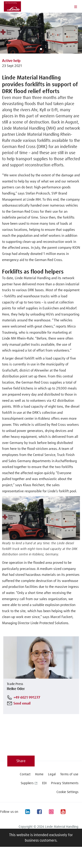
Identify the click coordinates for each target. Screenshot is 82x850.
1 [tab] (41, 49)
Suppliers (27, 783)
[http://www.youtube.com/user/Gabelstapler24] (62, 811)
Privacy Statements (64, 783)
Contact (25, 774)
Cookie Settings (67, 792)
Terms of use (69, 774)
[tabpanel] (41, 33)
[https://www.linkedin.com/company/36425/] (27, 811)
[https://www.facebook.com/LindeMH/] (39, 811)
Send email (22, 703)
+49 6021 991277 (26, 697)
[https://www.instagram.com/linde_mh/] (51, 811)
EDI (44, 783)
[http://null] (74, 811)
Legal (52, 774)
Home (39, 774)
